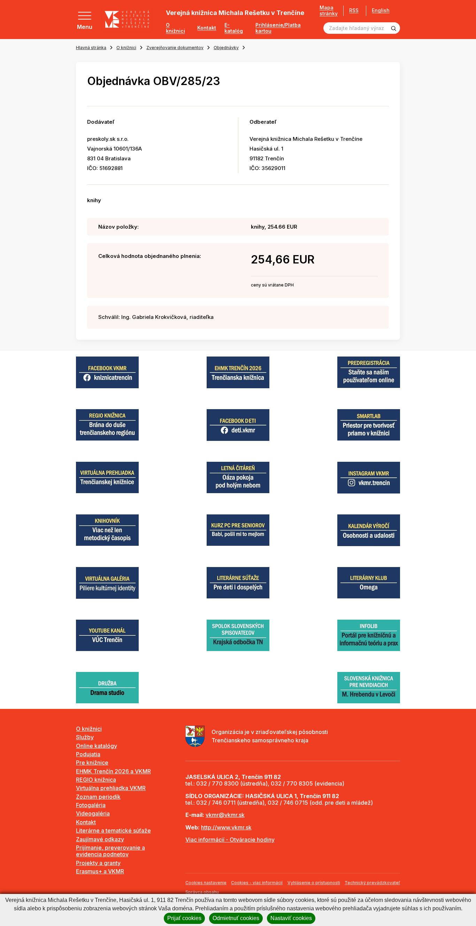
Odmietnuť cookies (236, 918)
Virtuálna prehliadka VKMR (111, 788)
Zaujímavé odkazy (100, 839)
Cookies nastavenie (206, 882)
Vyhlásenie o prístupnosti (313, 882)
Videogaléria (93, 813)
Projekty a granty (98, 862)
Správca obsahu (202, 892)
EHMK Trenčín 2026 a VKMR (113, 771)
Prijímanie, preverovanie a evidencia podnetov (110, 851)
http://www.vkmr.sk (226, 827)
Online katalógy (96, 745)
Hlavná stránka (91, 47)
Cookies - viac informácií (257, 882)
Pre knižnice (92, 762)
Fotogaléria (91, 805)
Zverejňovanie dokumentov (175, 47)
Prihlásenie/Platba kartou (278, 28)
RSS (354, 10)
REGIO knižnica (96, 779)
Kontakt (206, 28)
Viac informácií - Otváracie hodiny (230, 839)
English (381, 10)
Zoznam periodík (98, 796)
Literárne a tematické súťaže (113, 830)
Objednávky (226, 47)
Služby (85, 737)
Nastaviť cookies (291, 918)
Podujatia (88, 754)
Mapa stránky (329, 10)
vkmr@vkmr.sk (225, 814)
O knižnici (175, 28)
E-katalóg (233, 28)
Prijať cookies (184, 918)
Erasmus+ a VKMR (100, 871)
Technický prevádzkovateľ (372, 882)
